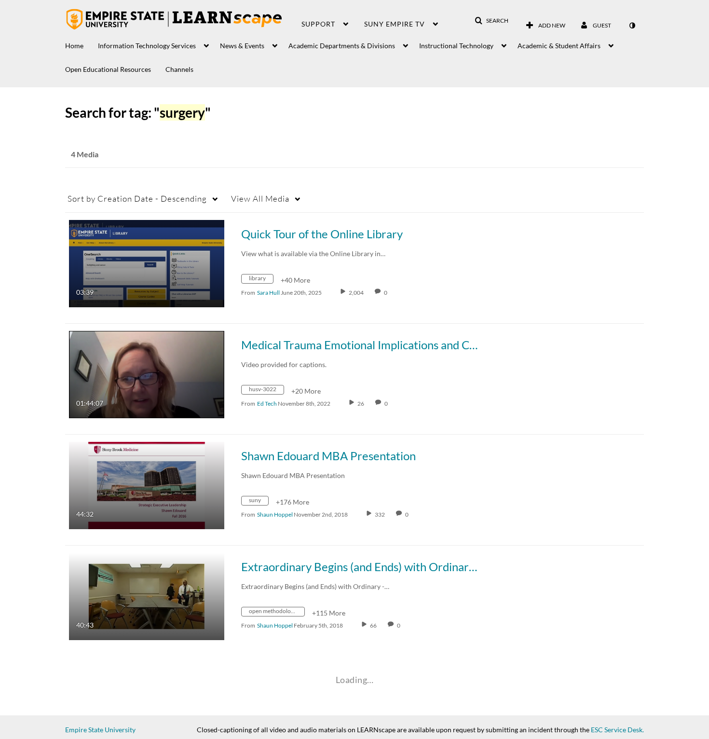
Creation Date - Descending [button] (137, 198)
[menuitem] (81, 43)
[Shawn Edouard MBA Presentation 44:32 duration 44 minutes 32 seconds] (146, 484)
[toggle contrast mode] (632, 25)
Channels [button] (179, 69)
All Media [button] (260, 198)
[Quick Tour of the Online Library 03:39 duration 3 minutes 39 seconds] (146, 263)
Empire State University (100, 729)
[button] (491, 20)
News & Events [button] (242, 45)
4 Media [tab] (84, 154)
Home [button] (74, 45)
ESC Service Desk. (617, 729)
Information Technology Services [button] (147, 45)
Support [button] (318, 24)
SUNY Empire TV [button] (394, 24)
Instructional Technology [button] (456, 45)
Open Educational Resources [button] (108, 69)
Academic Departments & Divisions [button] (341, 45)
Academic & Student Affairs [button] (559, 45)
